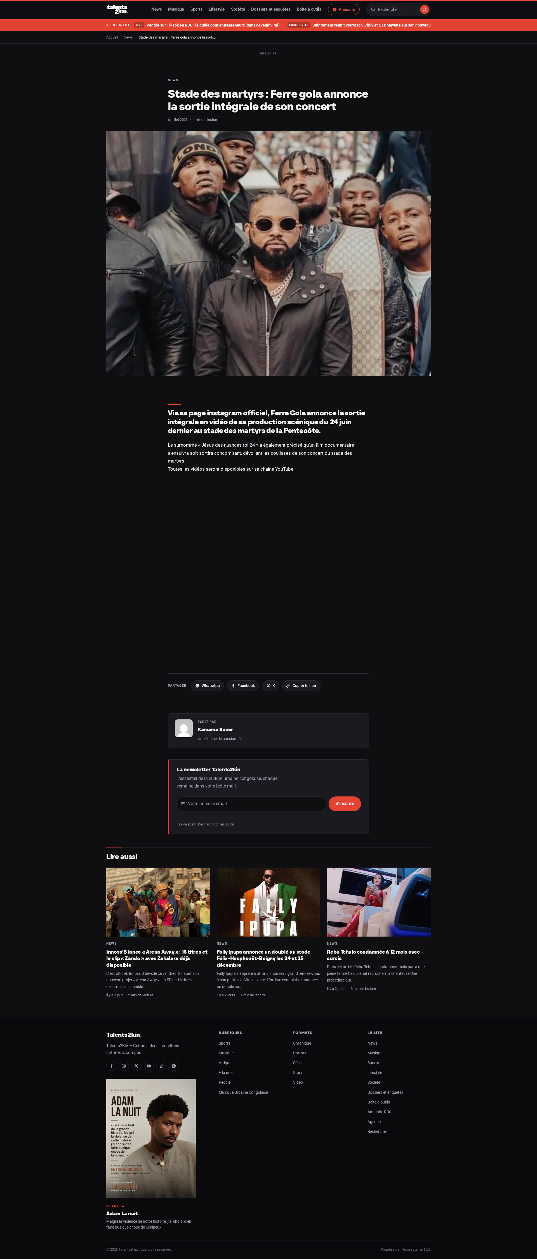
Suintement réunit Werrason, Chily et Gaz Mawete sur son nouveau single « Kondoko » (377, 25)
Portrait (300, 1053)
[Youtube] (149, 1066)
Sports (196, 9)
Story (297, 1072)
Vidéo (298, 1082)
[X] (136, 1066)
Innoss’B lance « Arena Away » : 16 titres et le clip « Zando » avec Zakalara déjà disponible (156, 958)
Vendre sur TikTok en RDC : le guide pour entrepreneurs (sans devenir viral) (207, 25)
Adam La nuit (122, 1213)
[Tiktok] (161, 1066)
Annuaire (347, 9)
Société (238, 9)
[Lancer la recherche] (424, 9)
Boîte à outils (309, 9)
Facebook (246, 685)
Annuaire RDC (380, 1112)
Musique (176, 9)
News (156, 9)
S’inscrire (344, 803)
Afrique (225, 1063)
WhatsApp (211, 685)
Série (297, 1063)
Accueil (112, 37)
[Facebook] (111, 1066)
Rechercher (377, 1131)
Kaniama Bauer (215, 729)
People (224, 1082)
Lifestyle (217, 9)
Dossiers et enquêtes (271, 9)
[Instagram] (124, 1066)
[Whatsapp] (174, 1066)
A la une (225, 1072)
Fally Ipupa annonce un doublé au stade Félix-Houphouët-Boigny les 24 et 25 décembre (263, 958)
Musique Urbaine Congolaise (243, 1092)
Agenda (374, 1121)
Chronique (302, 1043)
